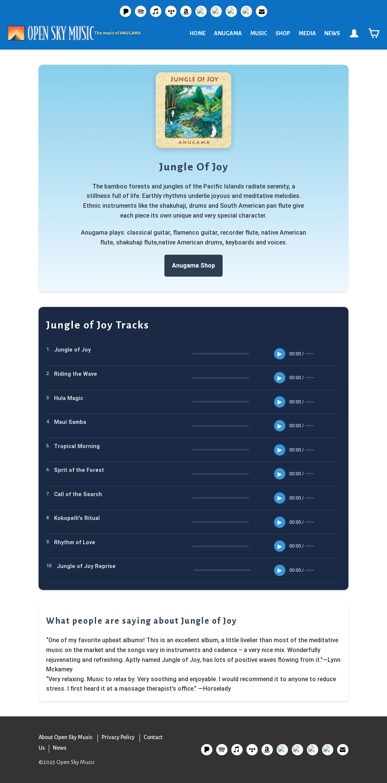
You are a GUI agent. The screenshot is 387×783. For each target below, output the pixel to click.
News (332, 33)
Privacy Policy (118, 737)
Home (198, 33)
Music (258, 33)
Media (307, 33)
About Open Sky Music (66, 737)
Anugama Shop (193, 265)
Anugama (228, 33)
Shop (283, 33)
